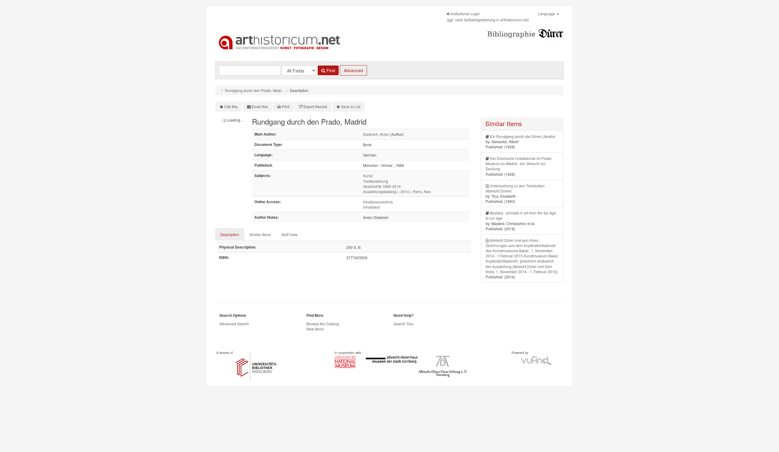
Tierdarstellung (375, 181)
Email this (260, 106)
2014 (404, 191)
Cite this (231, 106)
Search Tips (403, 323)
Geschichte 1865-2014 (382, 186)
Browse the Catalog (322, 323)
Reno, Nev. (422, 191)
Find (330, 70)
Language (547, 13)
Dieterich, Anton (376, 134)
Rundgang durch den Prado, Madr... (254, 90)
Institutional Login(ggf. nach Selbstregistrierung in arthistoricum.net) (488, 16)
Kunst (367, 175)
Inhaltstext (371, 207)
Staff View (289, 234)
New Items (315, 328)
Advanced (353, 70)
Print (285, 106)
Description (229, 234)
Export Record (315, 106)
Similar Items (260, 234)
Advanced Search (234, 323)
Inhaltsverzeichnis (378, 201)
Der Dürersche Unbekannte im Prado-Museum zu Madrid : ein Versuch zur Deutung (519, 163)
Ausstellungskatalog (379, 191)
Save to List (350, 106)
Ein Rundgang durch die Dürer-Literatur (522, 136)
